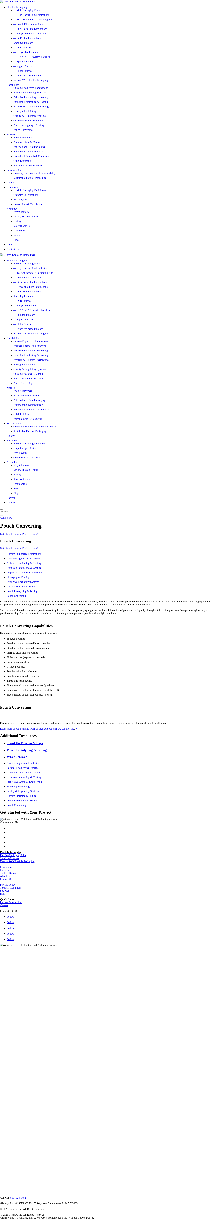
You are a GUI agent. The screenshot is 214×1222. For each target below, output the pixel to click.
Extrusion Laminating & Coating (30, 101)
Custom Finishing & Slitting (28, 120)
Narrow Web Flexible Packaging (30, 80)
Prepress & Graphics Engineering (31, 106)
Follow (10, 916)
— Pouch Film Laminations (28, 24)
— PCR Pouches (22, 47)
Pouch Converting (23, 129)
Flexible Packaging (17, 7)
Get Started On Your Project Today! (19, 534)
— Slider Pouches (22, 70)
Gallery (11, 182)
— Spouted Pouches (24, 61)
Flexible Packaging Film (13, 855)
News (16, 235)
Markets (11, 134)
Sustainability (14, 170)
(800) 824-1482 (17, 1197)
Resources (12, 187)
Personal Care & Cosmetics (27, 165)
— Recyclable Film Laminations (30, 33)
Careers (11, 244)
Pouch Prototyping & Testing (28, 125)
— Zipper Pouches (23, 66)
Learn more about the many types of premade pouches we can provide (37, 728)
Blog (16, 239)
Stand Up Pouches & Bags (25, 743)
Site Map (5, 890)
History (17, 221)
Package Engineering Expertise (29, 92)
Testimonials (20, 230)
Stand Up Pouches (23, 42)
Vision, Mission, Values (25, 216)
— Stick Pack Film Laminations (30, 28)
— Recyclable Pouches (25, 52)
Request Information (11, 902)
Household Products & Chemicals (31, 156)
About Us (12, 208)
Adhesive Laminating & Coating (30, 97)
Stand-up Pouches (9, 858)
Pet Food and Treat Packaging (29, 146)
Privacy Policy (7, 884)
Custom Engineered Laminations (30, 87)
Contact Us (13, 249)
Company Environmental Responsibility (34, 173)
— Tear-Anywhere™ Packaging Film (33, 19)
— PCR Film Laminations (27, 38)
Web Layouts (20, 199)
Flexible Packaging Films (26, 10)
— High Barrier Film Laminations (31, 14)
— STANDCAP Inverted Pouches (31, 56)
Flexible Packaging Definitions (29, 190)
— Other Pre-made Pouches (28, 75)
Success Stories (21, 225)
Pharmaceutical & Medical (27, 142)
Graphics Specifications (25, 194)
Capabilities (13, 84)
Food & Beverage (22, 137)
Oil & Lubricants (22, 160)
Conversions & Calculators (27, 204)
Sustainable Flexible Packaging (29, 177)
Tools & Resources (10, 873)
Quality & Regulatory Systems (29, 115)
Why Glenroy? (21, 211)
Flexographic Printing (24, 111)
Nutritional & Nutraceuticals (28, 151)
